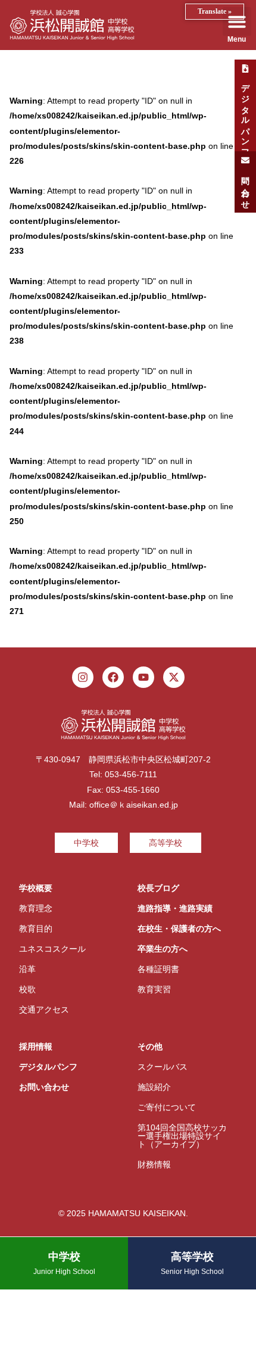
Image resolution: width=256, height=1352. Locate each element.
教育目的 (35, 928)
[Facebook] (113, 677)
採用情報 (35, 1046)
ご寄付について (167, 1107)
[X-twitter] (174, 677)
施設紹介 (154, 1087)
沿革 (27, 969)
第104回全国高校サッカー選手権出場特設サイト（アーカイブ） (182, 1136)
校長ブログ (158, 888)
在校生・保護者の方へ (179, 928)
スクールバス (163, 1066)
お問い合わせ (44, 1087)
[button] (237, 21)
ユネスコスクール (52, 949)
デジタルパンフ (48, 1066)
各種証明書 (158, 969)
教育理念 (35, 908)
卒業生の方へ (163, 949)
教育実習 (154, 989)
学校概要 (35, 888)
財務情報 (154, 1164)
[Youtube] (143, 677)
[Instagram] (82, 677)
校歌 (27, 989)
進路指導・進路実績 (175, 908)
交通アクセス (44, 1009)
